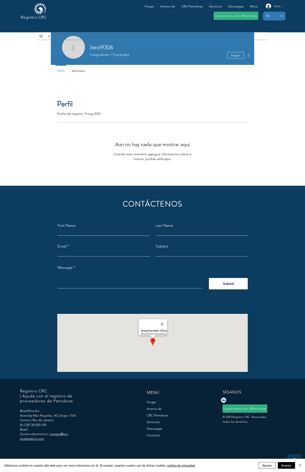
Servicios (153, 422)
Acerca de (154, 409)
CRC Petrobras (157, 415)
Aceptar (286, 465)
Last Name (164, 225)
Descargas (154, 429)
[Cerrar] (300, 465)
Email (61, 246)
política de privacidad (181, 465)
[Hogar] (41, 36)
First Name (66, 225)
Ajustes (267, 465)
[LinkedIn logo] (223, 400)
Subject (162, 246)
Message (64, 267)
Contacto (153, 435)
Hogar (151, 402)
